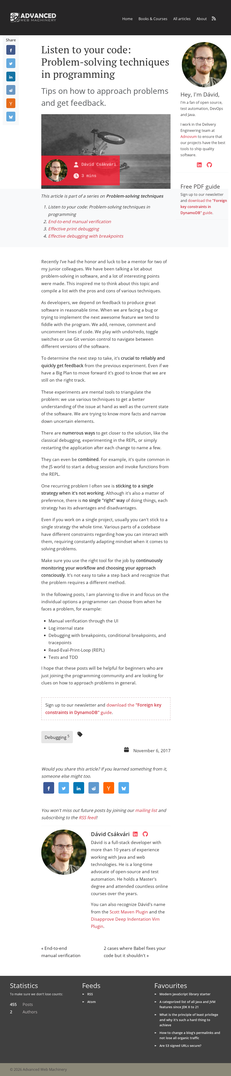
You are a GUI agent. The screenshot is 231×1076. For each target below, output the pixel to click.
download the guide (203, 206)
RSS (90, 994)
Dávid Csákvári (98, 164)
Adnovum (188, 136)
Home (127, 18)
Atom (91, 1002)
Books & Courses (153, 18)
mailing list (146, 810)
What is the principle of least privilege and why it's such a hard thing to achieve (188, 1019)
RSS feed (87, 818)
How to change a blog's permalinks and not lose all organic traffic (189, 1035)
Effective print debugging (73, 229)
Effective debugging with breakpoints (85, 236)
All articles (182, 18)
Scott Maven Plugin (129, 912)
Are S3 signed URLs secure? (180, 1045)
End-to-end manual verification (79, 222)
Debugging (57, 737)
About (201, 18)
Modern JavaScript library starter (184, 994)
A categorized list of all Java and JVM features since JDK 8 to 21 (187, 1004)
